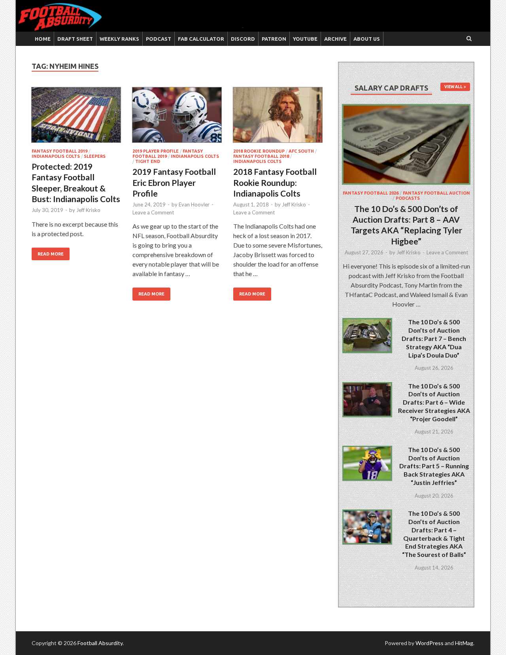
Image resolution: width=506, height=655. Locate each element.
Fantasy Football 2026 (370, 193)
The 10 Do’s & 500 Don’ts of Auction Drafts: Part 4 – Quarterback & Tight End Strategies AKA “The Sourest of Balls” (434, 533)
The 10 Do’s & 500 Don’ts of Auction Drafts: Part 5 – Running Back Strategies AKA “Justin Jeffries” (434, 466)
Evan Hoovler (194, 204)
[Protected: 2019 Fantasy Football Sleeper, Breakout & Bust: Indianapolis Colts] (76, 118)
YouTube (305, 39)
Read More (51, 254)
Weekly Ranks (119, 39)
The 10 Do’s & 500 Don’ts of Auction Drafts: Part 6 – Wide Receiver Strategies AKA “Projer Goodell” (434, 402)
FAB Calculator (201, 39)
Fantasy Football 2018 (261, 156)
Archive (335, 39)
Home (43, 39)
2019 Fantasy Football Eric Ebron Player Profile (174, 182)
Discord (243, 39)
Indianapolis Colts (56, 156)
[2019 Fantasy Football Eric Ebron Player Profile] (176, 118)
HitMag (464, 643)
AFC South (301, 151)
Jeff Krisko (88, 210)
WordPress (429, 643)
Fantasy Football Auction (436, 193)
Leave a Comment (153, 212)
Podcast (158, 39)
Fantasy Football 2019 (59, 151)
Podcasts (408, 198)
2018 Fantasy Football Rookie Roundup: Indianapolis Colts (275, 182)
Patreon (274, 39)
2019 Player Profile (155, 151)
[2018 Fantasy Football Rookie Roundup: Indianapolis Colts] (277, 118)
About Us (366, 39)
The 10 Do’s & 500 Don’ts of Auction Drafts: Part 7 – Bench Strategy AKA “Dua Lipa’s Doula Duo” (434, 338)
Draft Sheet (75, 39)
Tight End (147, 161)
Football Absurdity (100, 643)
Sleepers (95, 156)
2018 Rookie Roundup (259, 151)
